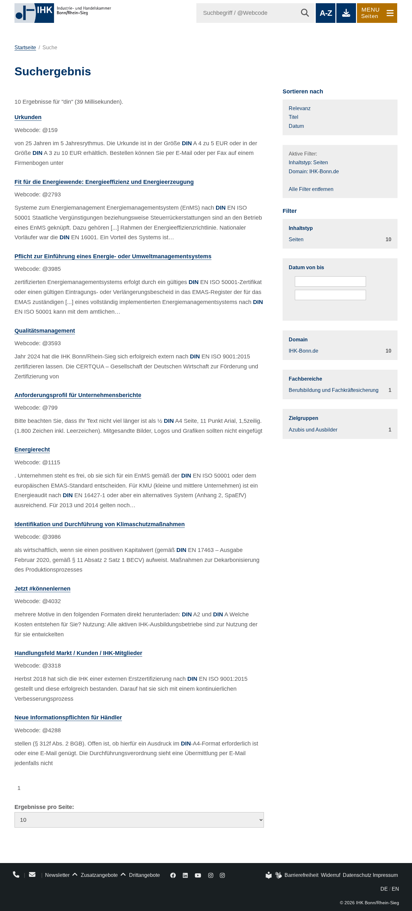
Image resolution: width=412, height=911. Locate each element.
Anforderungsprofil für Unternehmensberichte (77, 395)
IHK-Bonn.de (303, 351)
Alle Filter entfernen (311, 189)
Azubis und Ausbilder (313, 429)
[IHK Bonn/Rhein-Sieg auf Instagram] (210, 875)
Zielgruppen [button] (303, 418)
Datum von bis (306, 267)
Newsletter (57, 875)
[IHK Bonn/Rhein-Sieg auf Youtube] (198, 875)
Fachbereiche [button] (305, 379)
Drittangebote (144, 875)
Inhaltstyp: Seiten (308, 162)
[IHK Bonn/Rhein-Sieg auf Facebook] (173, 875)
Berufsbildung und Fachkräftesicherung (334, 390)
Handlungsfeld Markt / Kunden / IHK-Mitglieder (78, 653)
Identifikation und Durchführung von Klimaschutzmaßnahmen (99, 524)
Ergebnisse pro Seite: (44, 807)
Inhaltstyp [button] (301, 228)
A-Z (326, 12)
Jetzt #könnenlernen (42, 588)
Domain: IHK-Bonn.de (314, 171)
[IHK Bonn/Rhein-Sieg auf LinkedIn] (185, 875)
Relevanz (300, 108)
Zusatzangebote (99, 875)
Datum (296, 126)
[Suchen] (305, 13)
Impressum (385, 875)
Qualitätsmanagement (44, 330)
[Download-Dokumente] (346, 13)
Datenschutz (357, 875)
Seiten (296, 239)
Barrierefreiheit (301, 875)
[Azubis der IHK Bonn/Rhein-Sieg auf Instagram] (222, 875)
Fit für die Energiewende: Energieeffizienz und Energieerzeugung (104, 182)
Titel (293, 117)
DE (384, 889)
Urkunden (28, 117)
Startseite (25, 47)
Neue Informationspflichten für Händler (68, 717)
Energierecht (32, 449)
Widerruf (330, 875)
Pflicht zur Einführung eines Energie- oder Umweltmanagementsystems (112, 256)
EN (395, 889)
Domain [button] (298, 339)
